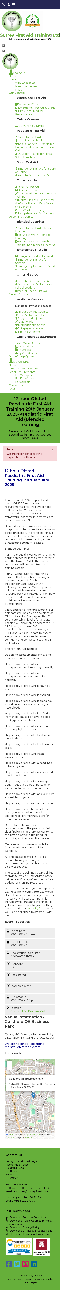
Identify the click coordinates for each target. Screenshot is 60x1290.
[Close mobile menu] (3, 51)
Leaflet (11, 1134)
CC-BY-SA (10, 1137)
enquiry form (37, 908)
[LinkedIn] (34, 1265)
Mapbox (28, 1137)
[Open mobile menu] (3, 45)
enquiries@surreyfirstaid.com (32, 1191)
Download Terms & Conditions (28, 1217)
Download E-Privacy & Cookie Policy (31, 1230)
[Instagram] (25, 1265)
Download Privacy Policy (25, 1227)
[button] (33, 1095)
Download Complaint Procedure (30, 1234)
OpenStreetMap (33, 1134)
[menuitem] (17, 73)
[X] (17, 1265)
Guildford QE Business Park (28, 1011)
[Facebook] (9, 1265)
